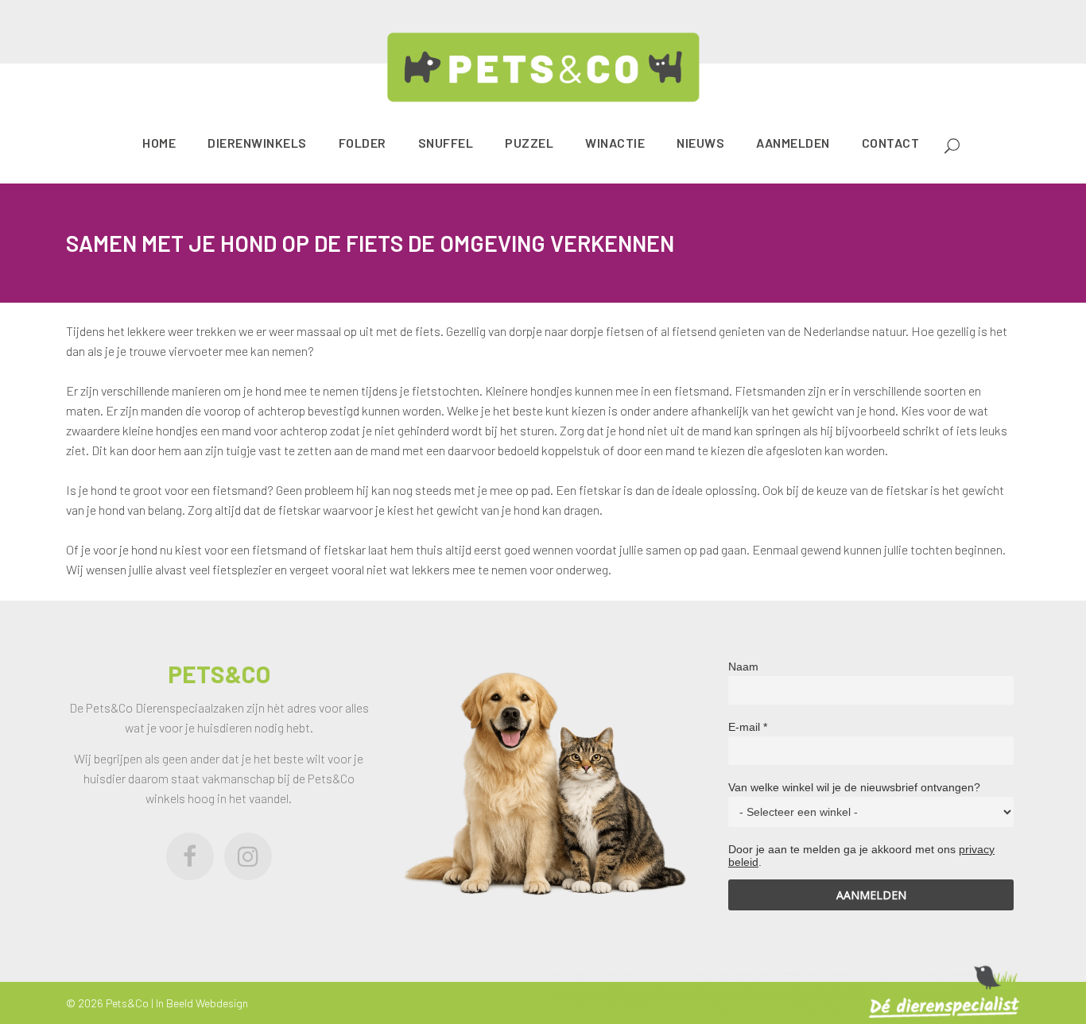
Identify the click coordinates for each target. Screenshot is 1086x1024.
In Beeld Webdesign (202, 1003)
